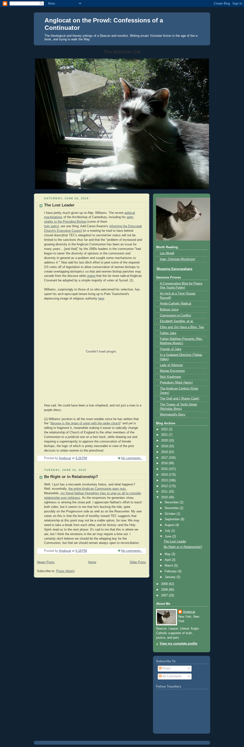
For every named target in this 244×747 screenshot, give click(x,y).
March (169, 565)
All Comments (172, 676)
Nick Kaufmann (170, 377)
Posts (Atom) (65, 571)
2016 (165, 463)
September (173, 519)
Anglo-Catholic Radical (175, 303)
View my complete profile (178, 643)
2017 (165, 457)
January (171, 577)
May (168, 554)
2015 (165, 469)
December (172, 502)
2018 (165, 452)
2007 (165, 595)
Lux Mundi (167, 253)
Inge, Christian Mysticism (177, 259)
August (170, 525)
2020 (165, 440)
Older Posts (138, 562)
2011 (165, 491)
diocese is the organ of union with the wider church (85, 423)
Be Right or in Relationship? (71, 476)
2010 (165, 497)
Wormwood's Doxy (172, 414)
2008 (165, 589)
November (172, 508)
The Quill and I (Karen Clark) (179, 398)
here (101, 298)
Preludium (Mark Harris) (176, 382)
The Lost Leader (59, 205)
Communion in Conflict (175, 315)
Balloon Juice (169, 309)
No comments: (131, 458)
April (168, 560)
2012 (165, 486)
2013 (165, 480)
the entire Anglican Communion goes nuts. (97, 488)
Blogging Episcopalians (174, 269)
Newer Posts (46, 562)
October (171, 514)
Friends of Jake (170, 349)
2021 (165, 435)
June (168, 536)
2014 (165, 474)
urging (91, 276)
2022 (165, 429)
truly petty (51, 226)
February (171, 571)
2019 (165, 446)
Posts (166, 668)
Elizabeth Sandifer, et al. (177, 321)
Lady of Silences (171, 365)
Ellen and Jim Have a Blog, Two (182, 327)
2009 (165, 584)
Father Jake (168, 333)
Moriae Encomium (172, 371)
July (168, 530)
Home (92, 562)
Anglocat (189, 612)
